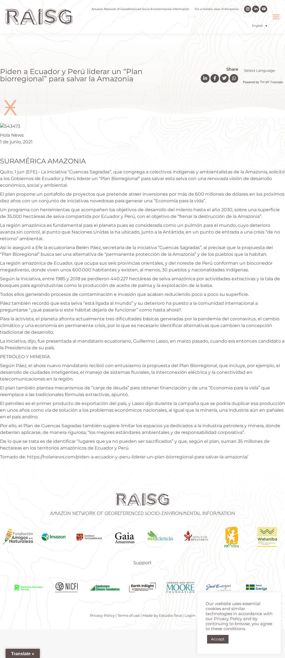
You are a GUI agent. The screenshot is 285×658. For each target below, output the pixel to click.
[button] (259, 26)
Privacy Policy (102, 615)
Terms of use (128, 615)
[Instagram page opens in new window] (247, 9)
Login (190, 615)
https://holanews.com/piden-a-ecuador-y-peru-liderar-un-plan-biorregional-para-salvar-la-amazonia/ (137, 457)
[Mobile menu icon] (276, 17)
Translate (276, 82)
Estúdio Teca (170, 615)
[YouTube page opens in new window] (263, 9)
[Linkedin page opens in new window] (255, 9)
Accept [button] (218, 639)
